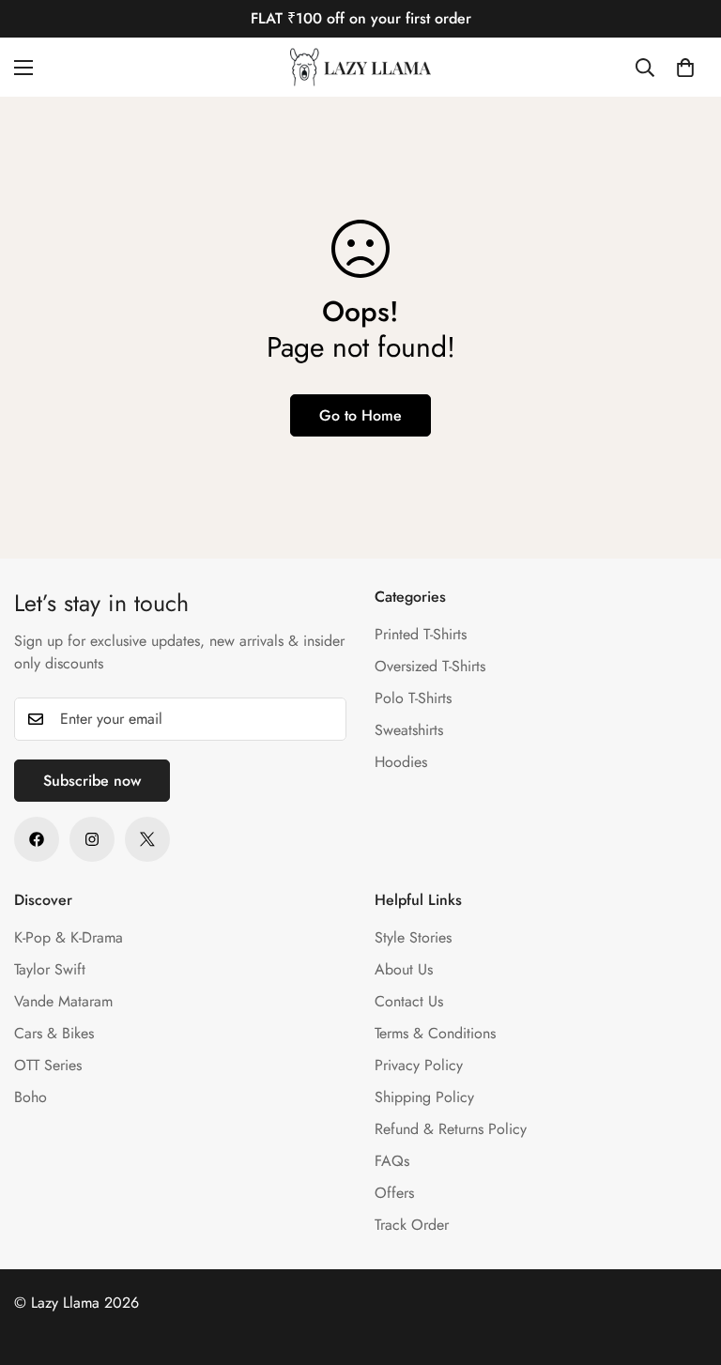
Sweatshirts (409, 730)
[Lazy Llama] (360, 67)
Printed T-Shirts (421, 634)
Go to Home (360, 415)
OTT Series (48, 1065)
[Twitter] (147, 839)
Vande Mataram (63, 1001)
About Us (404, 969)
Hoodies (401, 762)
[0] (685, 67)
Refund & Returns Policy (451, 1129)
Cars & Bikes (54, 1033)
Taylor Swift (49, 969)
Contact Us (409, 1001)
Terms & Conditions (435, 1033)
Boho (30, 1097)
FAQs (392, 1161)
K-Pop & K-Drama (68, 937)
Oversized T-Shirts (430, 666)
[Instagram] (92, 839)
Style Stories (413, 937)
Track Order (412, 1224)
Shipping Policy (424, 1097)
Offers (394, 1193)
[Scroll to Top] (684, 1262)
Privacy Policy (419, 1065)
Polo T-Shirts (413, 698)
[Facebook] (36, 839)
